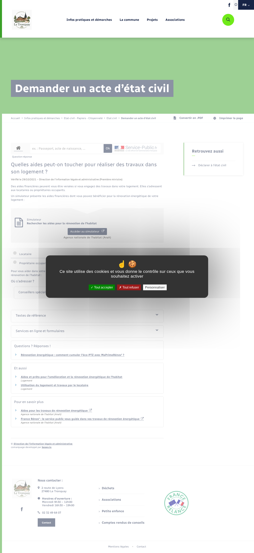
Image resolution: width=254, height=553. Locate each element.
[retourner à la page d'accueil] (22, 20)
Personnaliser (155, 287)
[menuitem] (89, 20)
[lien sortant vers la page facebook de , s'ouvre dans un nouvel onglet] (229, 6)
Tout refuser (130, 287)
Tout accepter (103, 287)
